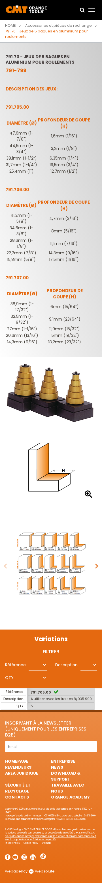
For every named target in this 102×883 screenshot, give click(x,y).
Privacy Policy (12, 843)
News (57, 767)
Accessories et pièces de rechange (58, 25)
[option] (51, 467)
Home (10, 25)
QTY (9, 677)
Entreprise (63, 761)
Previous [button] (5, 566)
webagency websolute (30, 871)
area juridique (21, 773)
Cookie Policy (31, 843)
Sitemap (46, 843)
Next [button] (97, 566)
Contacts (17, 797)
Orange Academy (70, 797)
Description (66, 665)
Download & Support (65, 776)
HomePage (16, 761)
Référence (15, 665)
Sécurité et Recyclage (18, 788)
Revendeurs (18, 767)
